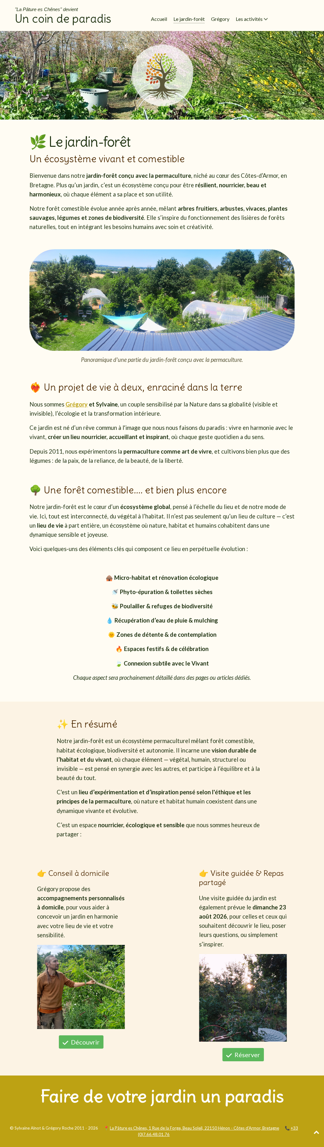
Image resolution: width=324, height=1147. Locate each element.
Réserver (246, 1054)
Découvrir (85, 1042)
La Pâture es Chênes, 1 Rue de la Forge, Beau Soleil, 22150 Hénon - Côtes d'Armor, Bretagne (194, 1128)
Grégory (76, 404)
